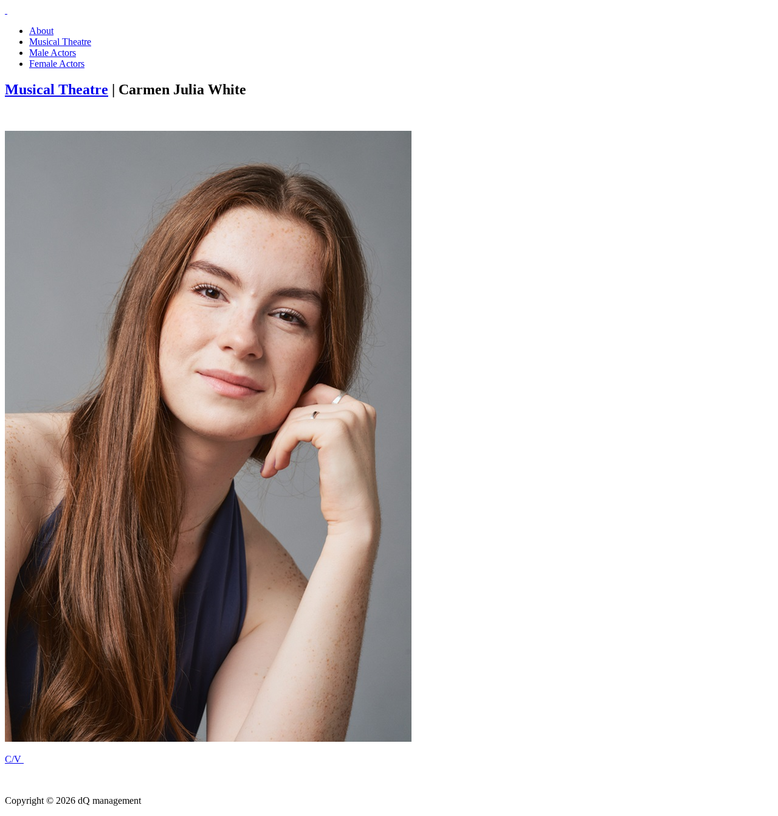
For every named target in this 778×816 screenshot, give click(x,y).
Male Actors (52, 52)
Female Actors (56, 63)
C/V (14, 759)
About (41, 31)
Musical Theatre (60, 42)
